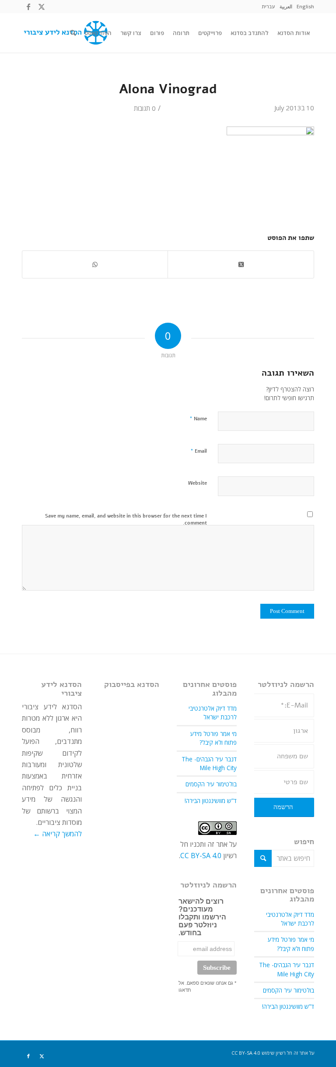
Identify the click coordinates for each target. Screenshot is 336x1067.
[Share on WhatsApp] (95, 264)
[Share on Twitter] (241, 264)
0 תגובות (145, 108)
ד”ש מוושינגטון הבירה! (288, 1006)
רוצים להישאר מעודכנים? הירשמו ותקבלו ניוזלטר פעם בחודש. (202, 917)
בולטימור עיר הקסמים (288, 990)
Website (197, 483)
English (305, 6)
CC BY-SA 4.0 (200, 855)
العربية (286, 6)
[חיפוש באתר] (73, 33)
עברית (268, 6)
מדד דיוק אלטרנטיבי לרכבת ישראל (290, 918)
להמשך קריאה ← (57, 833)
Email (198, 451)
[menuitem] (305, 6)
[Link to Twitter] (41, 6)
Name (198, 419)
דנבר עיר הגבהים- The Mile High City (286, 969)
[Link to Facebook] (28, 6)
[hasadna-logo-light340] (65, 33)
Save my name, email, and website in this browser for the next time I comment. (126, 520)
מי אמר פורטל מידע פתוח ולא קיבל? (291, 943)
